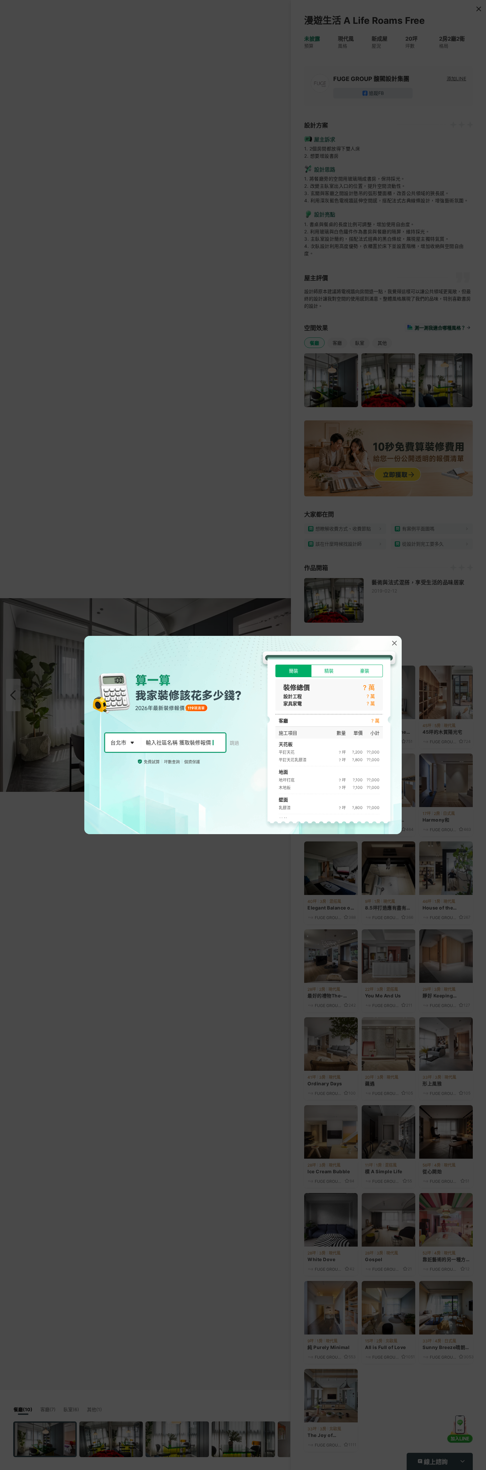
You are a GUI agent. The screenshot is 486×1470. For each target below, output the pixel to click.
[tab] (293, 671)
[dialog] (243, 735)
